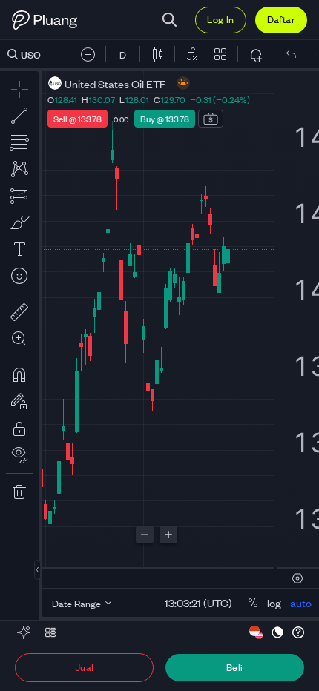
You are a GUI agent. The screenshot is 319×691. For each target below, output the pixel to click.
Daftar (281, 19)
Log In (220, 19)
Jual (84, 667)
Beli (234, 667)
